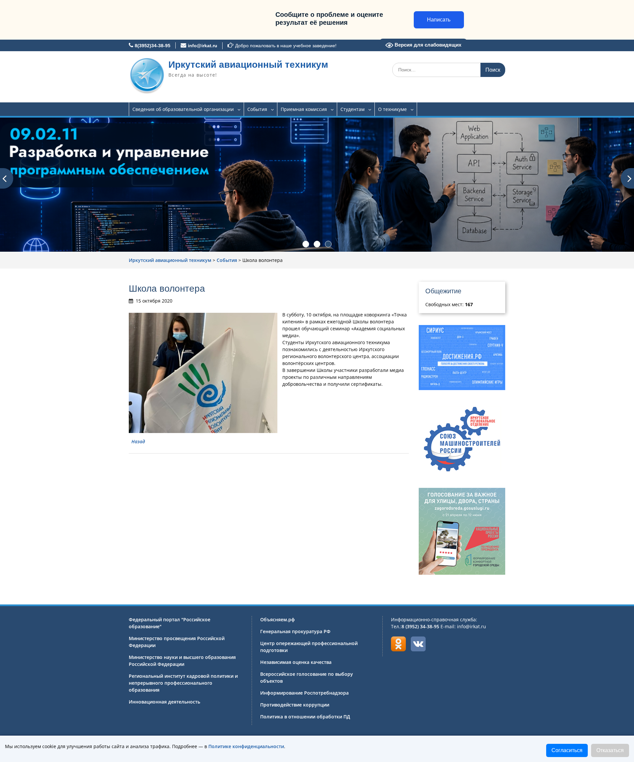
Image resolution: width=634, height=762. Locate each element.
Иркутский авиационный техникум (248, 64)
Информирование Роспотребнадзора (304, 693)
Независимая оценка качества (296, 662)
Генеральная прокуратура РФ (295, 631)
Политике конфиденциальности (246, 746)
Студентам (352, 109)
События (257, 109)
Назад (138, 441)
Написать (438, 19)
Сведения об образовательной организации (183, 109)
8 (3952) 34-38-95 (420, 626)
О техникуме (392, 109)
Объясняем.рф (277, 619)
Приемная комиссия (304, 109)
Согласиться (566, 750)
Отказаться (610, 750)
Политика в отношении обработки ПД (305, 716)
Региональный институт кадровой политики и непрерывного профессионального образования (183, 683)
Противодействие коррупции (294, 705)
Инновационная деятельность (164, 702)
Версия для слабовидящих (427, 45)
